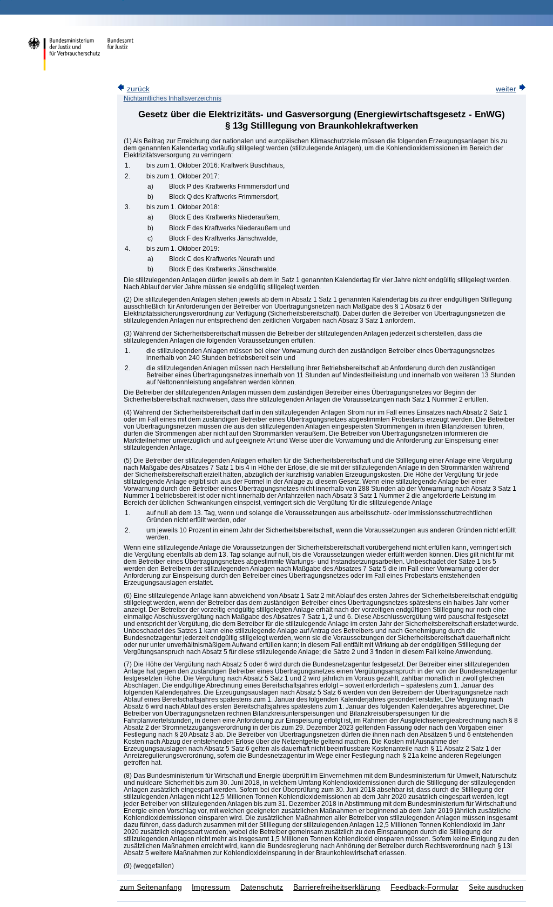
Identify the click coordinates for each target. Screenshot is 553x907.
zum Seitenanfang (151, 887)
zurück (138, 89)
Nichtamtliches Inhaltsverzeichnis (172, 98)
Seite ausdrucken (496, 887)
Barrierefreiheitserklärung (336, 887)
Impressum (211, 887)
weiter (506, 89)
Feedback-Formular (424, 887)
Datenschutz (261, 887)
